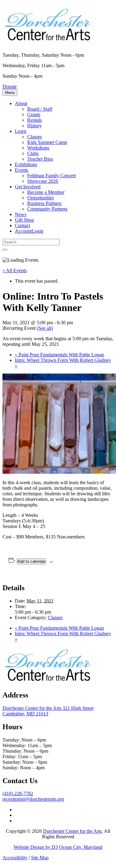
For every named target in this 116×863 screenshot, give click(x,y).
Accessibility (15, 857)
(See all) (45, 328)
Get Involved (28, 186)
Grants (33, 114)
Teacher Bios (40, 159)
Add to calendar (31, 561)
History (34, 125)
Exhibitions (26, 164)
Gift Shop (24, 220)
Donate (9, 86)
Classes (34, 136)
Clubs (33, 153)
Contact (22, 225)
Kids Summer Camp (47, 142)
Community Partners (47, 208)
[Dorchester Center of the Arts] (48, 39)
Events (21, 170)
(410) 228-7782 (17, 793)
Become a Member (45, 192)
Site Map (40, 857)
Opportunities (40, 197)
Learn (20, 131)
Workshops (38, 147)
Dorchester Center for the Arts (72, 831)
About (21, 103)
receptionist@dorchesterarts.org (33, 799)
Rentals (34, 120)
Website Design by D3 (36, 847)
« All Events (14, 270)
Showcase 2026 (42, 181)
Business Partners (44, 203)
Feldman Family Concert (51, 175)
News (20, 214)
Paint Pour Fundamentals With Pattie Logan (59, 354)
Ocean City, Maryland (80, 847)
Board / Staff (39, 109)
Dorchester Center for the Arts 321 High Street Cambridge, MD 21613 (47, 711)
